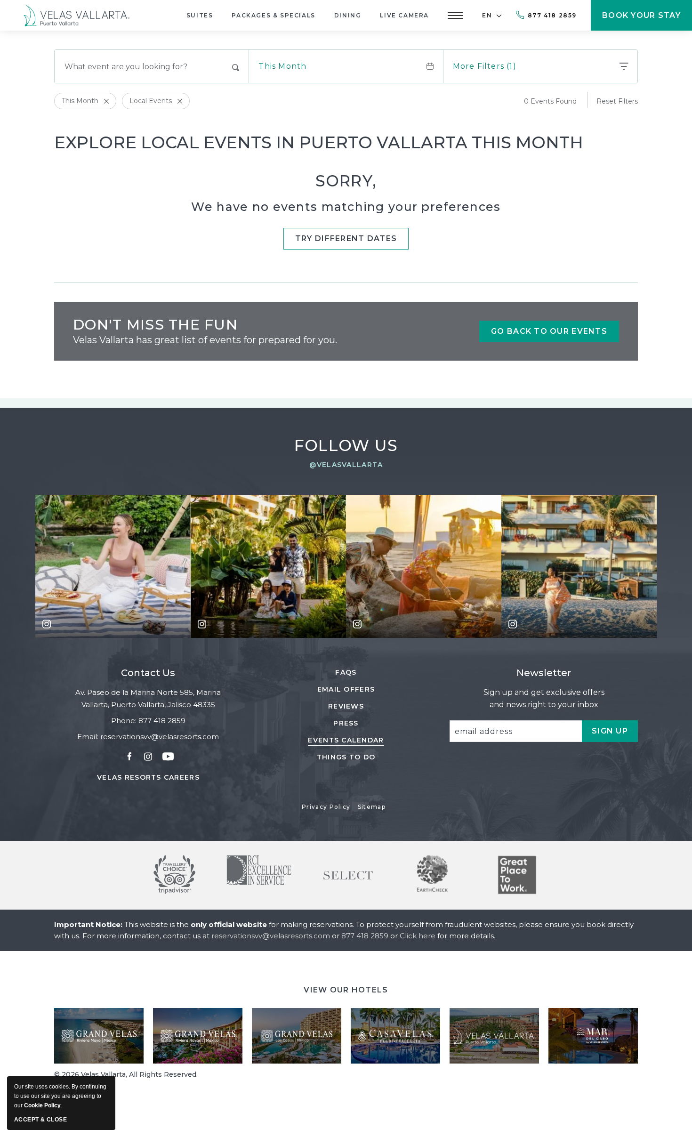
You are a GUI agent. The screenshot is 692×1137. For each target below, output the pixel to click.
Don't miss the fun (155, 324)
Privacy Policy (326, 806)
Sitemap (372, 806)
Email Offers (346, 689)
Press (345, 723)
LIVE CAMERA (404, 15)
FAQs (345, 672)
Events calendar (346, 740)
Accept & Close (40, 1119)
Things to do (346, 757)
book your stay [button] (641, 21)
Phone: (124, 720)
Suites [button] (199, 15)
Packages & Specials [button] (273, 15)
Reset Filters (617, 101)
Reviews (346, 706)
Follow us (346, 445)
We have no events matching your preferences (345, 207)
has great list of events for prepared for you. (205, 340)
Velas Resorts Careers (148, 778)
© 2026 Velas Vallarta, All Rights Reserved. (126, 1074)
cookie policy (42, 1105)
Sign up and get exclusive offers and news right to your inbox (543, 698)
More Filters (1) (484, 66)
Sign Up (615, 734)
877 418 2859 (552, 15)
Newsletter (543, 672)
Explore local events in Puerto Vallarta (318, 143)
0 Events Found (550, 101)
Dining (348, 15)
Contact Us (148, 672)
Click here (418, 935)
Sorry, (346, 180)
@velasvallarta (346, 464)
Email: (87, 736)
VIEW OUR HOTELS (346, 989)
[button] (455, 15)
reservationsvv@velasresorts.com (159, 736)
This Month (282, 66)
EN (487, 15)
